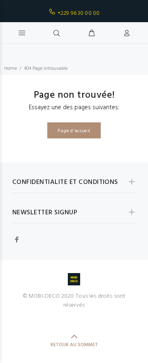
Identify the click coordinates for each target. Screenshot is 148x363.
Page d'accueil (74, 131)
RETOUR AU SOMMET (74, 345)
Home (10, 68)
